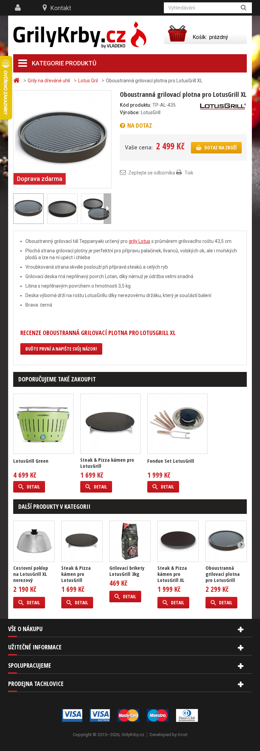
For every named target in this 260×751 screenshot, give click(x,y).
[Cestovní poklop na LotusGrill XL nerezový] (34, 541)
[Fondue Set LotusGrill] (177, 424)
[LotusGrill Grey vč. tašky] (43, 424)
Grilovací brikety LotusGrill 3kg (127, 571)
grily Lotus (139, 241)
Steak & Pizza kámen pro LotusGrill (107, 463)
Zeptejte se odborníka (151, 172)
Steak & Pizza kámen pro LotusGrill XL (172, 574)
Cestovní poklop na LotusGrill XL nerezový (30, 574)
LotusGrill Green (30, 461)
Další (107, 208)
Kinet (183, 734)
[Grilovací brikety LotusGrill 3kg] (130, 541)
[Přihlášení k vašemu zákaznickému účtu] (18, 8)
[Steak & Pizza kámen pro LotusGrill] (110, 424)
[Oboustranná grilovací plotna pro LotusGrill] (62, 139)
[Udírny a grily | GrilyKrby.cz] (79, 35)
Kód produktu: (135, 105)
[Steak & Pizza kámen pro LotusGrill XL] (178, 541)
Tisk (189, 172)
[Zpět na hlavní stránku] (17, 80)
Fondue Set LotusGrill (170, 461)
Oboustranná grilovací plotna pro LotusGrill (222, 574)
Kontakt (60, 8)
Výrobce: (130, 112)
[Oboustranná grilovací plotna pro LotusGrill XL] (62, 208)
